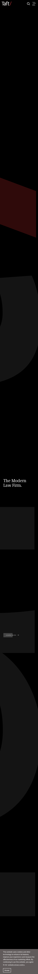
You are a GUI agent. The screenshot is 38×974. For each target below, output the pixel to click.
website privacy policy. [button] (16, 965)
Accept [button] (7, 970)
